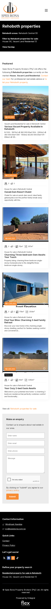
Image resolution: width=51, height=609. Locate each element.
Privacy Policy (8, 545)
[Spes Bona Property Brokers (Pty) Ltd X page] (4, 558)
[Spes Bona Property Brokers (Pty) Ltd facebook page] (9, 558)
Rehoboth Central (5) (28, 33)
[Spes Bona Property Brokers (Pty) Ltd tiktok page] (17, 558)
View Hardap (8, 47)
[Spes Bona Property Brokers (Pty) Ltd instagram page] (13, 558)
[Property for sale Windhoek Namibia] (10, 10)
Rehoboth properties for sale (24, 39)
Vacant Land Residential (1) (25, 41)
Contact (5, 541)
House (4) (7, 41)
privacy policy (12, 490)
